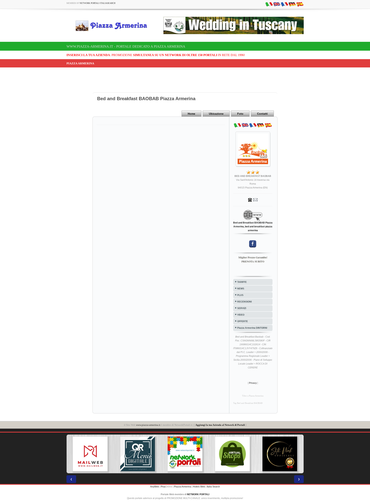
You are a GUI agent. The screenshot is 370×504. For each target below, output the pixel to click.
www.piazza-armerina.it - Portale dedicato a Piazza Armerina (125, 46)
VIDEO (240, 314)
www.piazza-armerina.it (148, 424)
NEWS (240, 288)
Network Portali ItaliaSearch (97, 3)
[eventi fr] (284, 4)
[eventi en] (277, 4)
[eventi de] (292, 4)
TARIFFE (242, 282)
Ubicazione (216, 113)
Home (191, 113)
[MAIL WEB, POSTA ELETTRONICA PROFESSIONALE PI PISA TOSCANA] (90, 454)
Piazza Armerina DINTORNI (252, 328)
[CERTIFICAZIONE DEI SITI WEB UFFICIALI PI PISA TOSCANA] (279, 454)
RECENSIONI (244, 301)
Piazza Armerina (182, 486)
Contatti (262, 113)
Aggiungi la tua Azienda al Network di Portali (220, 424)
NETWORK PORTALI (198, 494)
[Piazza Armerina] (112, 25)
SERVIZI (241, 308)
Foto (240, 113)
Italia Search (213, 486)
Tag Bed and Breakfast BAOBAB (247, 403)
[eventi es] (300, 4)
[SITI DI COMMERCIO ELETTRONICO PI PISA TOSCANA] (232, 454)
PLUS (240, 295)
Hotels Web (199, 486)
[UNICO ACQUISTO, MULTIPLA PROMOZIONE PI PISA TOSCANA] (185, 454)
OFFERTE (242, 321)
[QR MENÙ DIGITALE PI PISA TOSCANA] (137, 454)
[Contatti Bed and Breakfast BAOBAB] (253, 199)
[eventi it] (269, 4)
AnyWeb (154, 486)
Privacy (253, 383)
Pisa (163, 486)
